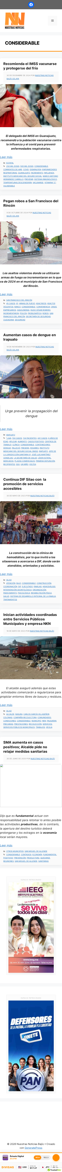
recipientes (9, 464)
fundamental (50, 854)
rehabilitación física (41, 593)
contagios (26, 854)
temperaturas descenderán (17, 182)
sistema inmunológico (45, 179)
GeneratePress (33, 1147)
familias (38, 586)
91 (17, 303)
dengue (7, 448)
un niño (24, 464)
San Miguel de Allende (36, 851)
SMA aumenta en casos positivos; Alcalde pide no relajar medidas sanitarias (25, 746)
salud (6, 596)
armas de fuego (27, 303)
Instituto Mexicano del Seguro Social (22, 176)
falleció (16, 448)
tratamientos (10, 599)
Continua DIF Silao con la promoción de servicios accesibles (24, 484)
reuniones (8, 861)
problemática (34, 313)
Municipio (36, 721)
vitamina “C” (50, 182)
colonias (7, 717)
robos (45, 313)
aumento (22, 441)
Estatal (10, 163)
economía (37, 854)
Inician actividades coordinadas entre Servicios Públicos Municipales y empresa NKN (30, 619)
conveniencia (43, 307)
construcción (44, 583)
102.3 (45, 1157)
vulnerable (9, 186)
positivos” (8, 858)
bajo (18, 583)
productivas (33, 858)
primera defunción (45, 461)
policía (23, 313)
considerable (41, 166)
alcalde (10, 714)
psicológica (24, 593)
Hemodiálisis (49, 586)
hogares (34, 448)
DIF (19, 586)
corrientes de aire (12, 169)
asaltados (41, 303)
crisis (54, 307)
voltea (32, 464)
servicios (47, 724)
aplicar (13, 441)
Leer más (6, 157)
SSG (18, 464)
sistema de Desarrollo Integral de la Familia (33, 596)
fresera (25, 448)
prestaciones (21, 724)
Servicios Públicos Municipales (19, 727)
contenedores (42, 444)
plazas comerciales (25, 461)
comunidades (44, 717)
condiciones (9, 721)
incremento (37, 173)
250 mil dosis (12, 166)
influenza (49, 173)
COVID (26, 169)
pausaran (51, 721)
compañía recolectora (25, 717)
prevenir (28, 179)
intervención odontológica (17, 590)
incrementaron (11, 313)
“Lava (8, 438)
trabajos (40, 727)
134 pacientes (30, 438)
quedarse (45, 858)
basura (18, 714)
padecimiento (10, 593)
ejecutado (27, 586)
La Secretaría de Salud (25, 458)
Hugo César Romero (40, 310)
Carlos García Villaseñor (36, 714)
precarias (8, 724)
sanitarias (43, 861)
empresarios (9, 310)
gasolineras (23, 310)
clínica (16, 444)
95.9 (38, 1157)
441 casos (42, 438)
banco (17, 307)
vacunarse (38, 182)
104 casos (17, 438)
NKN (44, 721)
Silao (9, 580)
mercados (8, 461)
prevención (20, 858)
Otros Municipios (15, 851)
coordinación (10, 586)
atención (10, 583)
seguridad (20, 320)
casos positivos (36, 441)
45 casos (10, 303)
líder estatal (44, 458)
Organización (39, 590)
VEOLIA (49, 727)
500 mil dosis (26, 166)
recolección (35, 724)
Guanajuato (24, 173)
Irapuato (10, 435)
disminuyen (35, 169)
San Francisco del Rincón (19, 300)
